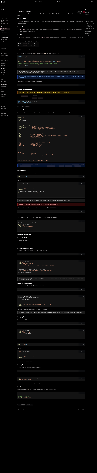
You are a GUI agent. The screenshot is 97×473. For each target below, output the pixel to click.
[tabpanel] (51, 66)
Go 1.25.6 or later (22, 29)
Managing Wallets (88, 31)
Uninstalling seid (87, 35)
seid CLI (18, 9)
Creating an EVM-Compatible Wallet (89, 26)
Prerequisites (87, 12)
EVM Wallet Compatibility (89, 21)
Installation (87, 14)
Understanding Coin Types (90, 23)
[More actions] (84, 12)
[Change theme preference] (95, 2)
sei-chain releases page (45, 37)
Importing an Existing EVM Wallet (90, 29)
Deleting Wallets (87, 33)
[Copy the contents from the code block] (81, 57)
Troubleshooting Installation (89, 16)
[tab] (22, 50)
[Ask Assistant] (83, 57)
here (28, 106)
